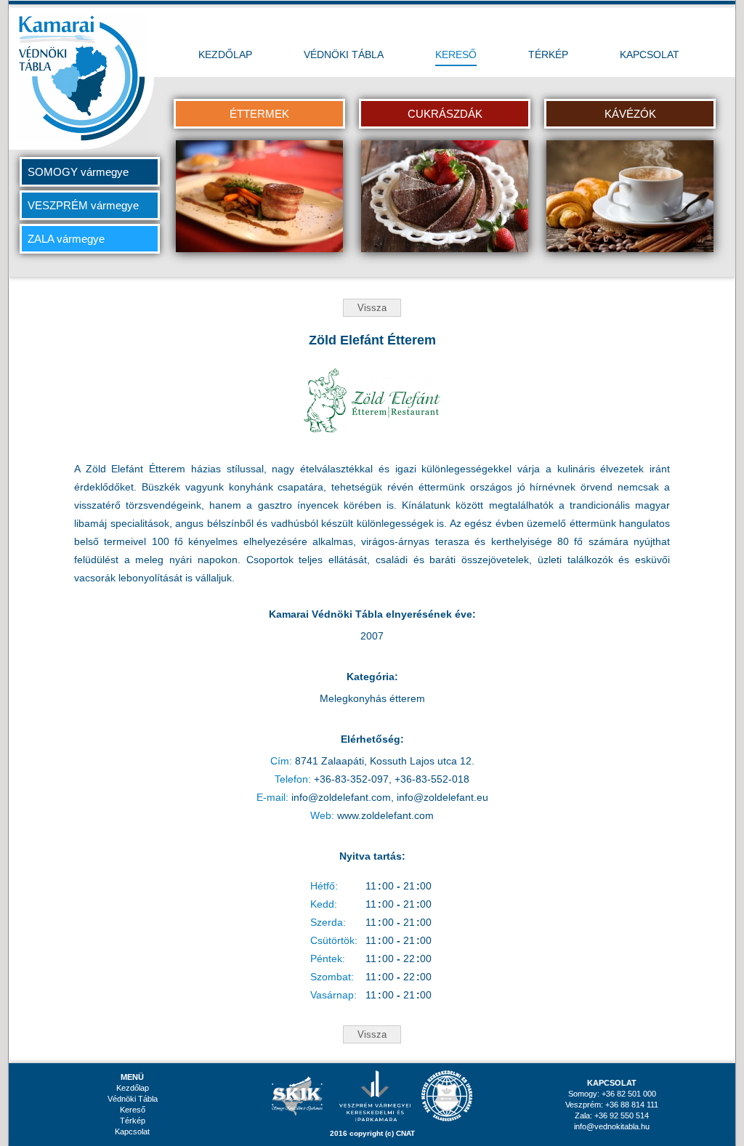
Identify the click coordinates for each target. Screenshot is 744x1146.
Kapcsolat (132, 1131)
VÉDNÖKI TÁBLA (344, 54)
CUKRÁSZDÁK (445, 114)
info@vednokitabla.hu (612, 1126)
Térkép (132, 1120)
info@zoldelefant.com (341, 797)
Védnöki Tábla (133, 1098)
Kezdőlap (132, 1088)
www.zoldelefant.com (385, 815)
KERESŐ (456, 54)
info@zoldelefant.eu (442, 797)
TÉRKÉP (548, 54)
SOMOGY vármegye (78, 172)
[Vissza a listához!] (372, 303)
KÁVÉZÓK (630, 114)
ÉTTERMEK (259, 114)
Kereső (132, 1109)
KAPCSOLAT (649, 54)
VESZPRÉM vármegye (83, 205)
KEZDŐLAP (225, 54)
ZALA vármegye (66, 239)
